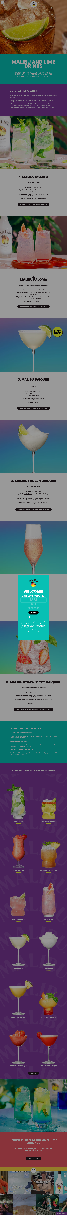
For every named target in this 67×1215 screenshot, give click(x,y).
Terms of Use (43, 624)
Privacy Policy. (26, 625)
